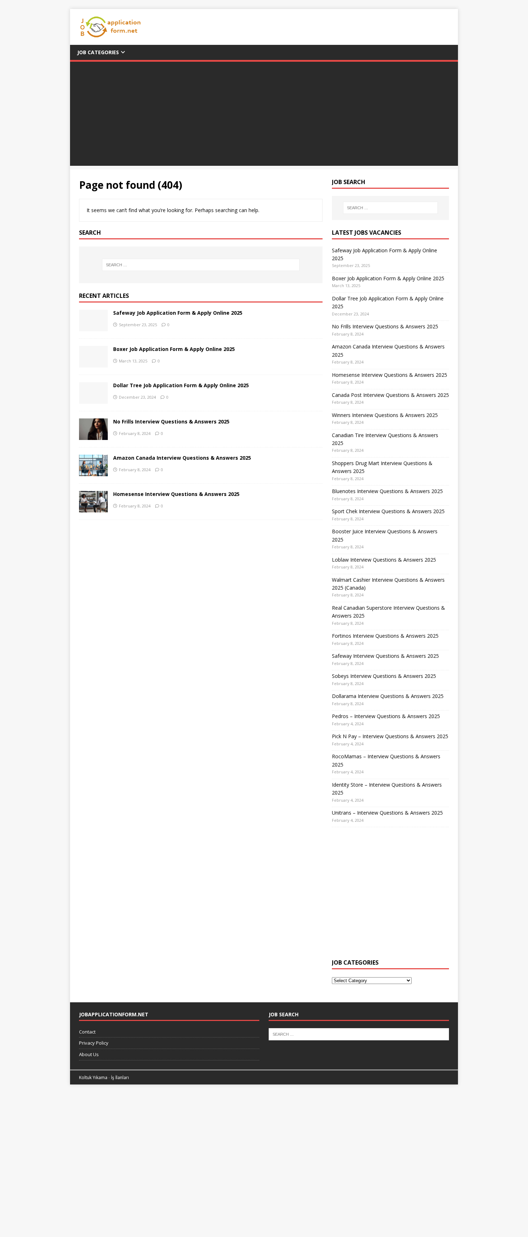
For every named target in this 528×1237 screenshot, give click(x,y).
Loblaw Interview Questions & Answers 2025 (384, 559)
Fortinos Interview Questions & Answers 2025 (385, 635)
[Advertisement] (264, 115)
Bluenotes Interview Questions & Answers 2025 (387, 491)
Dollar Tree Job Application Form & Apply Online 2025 (181, 385)
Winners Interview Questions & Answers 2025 (385, 415)
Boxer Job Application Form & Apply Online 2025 (174, 349)
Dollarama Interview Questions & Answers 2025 (388, 696)
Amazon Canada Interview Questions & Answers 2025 (182, 457)
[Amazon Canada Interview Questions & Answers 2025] (93, 471)
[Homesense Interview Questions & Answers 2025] (93, 508)
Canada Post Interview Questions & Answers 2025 (390, 395)
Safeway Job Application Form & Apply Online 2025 (177, 312)
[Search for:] (200, 265)
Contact (87, 1032)
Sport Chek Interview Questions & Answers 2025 (388, 511)
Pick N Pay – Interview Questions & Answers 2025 (390, 736)
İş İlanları (120, 1077)
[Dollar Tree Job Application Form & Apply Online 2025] (93, 399)
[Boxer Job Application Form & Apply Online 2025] (93, 363)
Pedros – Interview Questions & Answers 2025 (386, 716)
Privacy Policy (93, 1043)
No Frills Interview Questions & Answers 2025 (171, 421)
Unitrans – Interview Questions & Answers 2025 (387, 812)
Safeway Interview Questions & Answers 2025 (385, 655)
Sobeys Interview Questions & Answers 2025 (384, 676)
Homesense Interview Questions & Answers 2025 (176, 494)
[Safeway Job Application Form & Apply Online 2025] (93, 326)
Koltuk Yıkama (93, 1077)
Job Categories (98, 52)
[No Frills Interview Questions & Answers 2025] (93, 435)
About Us (89, 1054)
